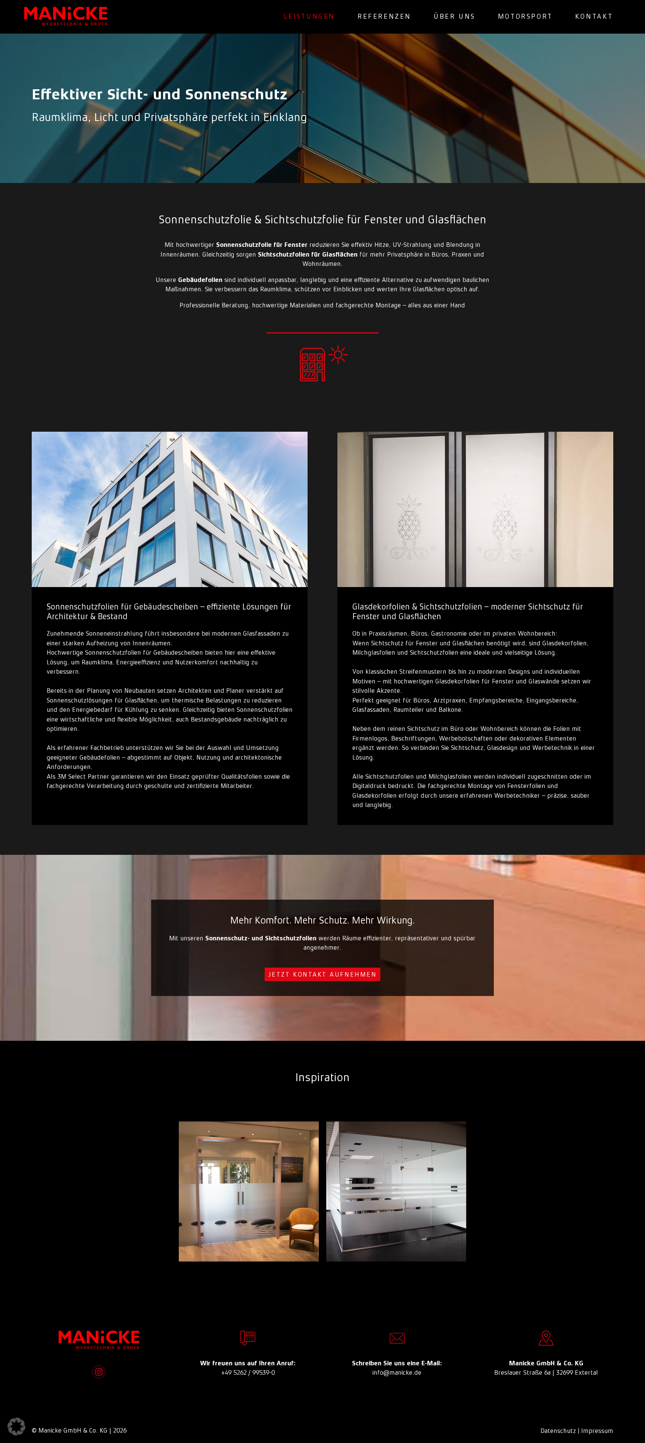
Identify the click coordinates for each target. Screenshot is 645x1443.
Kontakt (594, 16)
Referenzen (384, 16)
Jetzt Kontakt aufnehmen (322, 974)
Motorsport (525, 16)
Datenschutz (558, 1430)
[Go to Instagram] (98, 1371)
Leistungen (309, 16)
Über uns (455, 16)
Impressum (597, 1430)
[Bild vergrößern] (249, 1191)
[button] (16, 1426)
